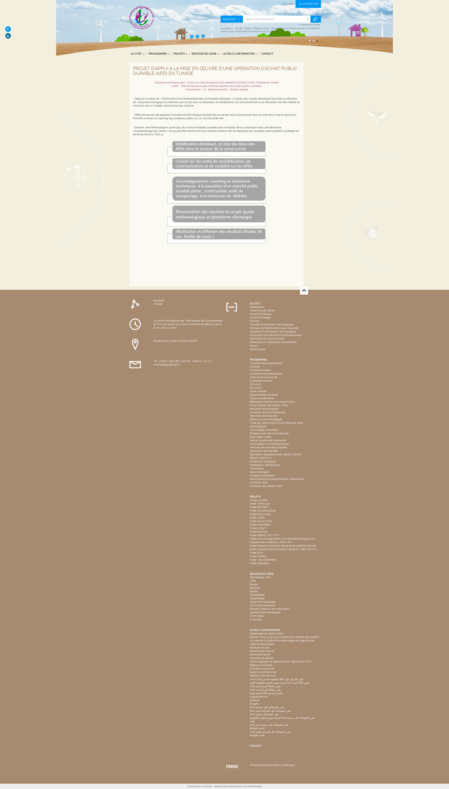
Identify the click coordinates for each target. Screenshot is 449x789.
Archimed (206, 786)
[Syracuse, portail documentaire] (142, 17)
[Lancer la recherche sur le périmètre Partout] (315, 19)
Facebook (158, 300)
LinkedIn (158, 304)
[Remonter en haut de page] (304, 291)
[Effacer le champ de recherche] (308, 19)
